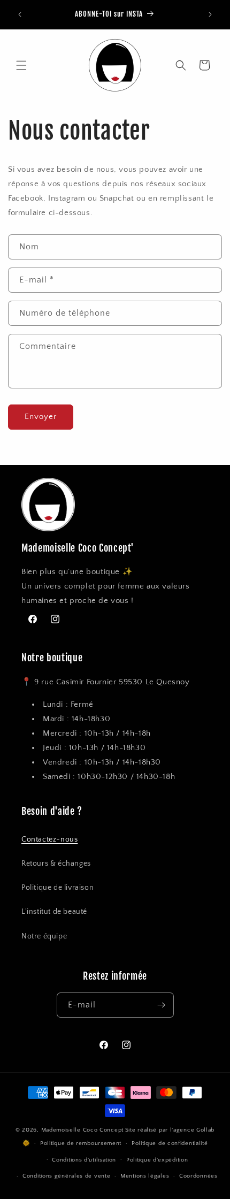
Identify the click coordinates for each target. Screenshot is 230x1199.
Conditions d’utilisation (84, 1160)
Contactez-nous (49, 839)
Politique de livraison (57, 887)
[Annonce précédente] (20, 14)
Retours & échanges (56, 863)
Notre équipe (44, 936)
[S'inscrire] (161, 1005)
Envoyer (41, 416)
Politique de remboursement (80, 1143)
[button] (21, 65)
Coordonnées (198, 1176)
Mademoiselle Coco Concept (82, 1130)
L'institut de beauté (54, 911)
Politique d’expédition (157, 1160)
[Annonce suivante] (210, 14)
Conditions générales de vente (66, 1176)
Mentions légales (144, 1176)
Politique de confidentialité (170, 1143)
